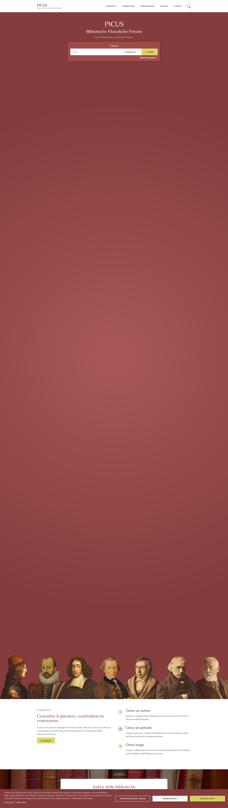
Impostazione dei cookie (133, 798)
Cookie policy (21, 802)
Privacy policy (9, 802)
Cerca (150, 52)
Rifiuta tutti (170, 798)
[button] (189, 6)
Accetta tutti (207, 798)
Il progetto (46, 740)
